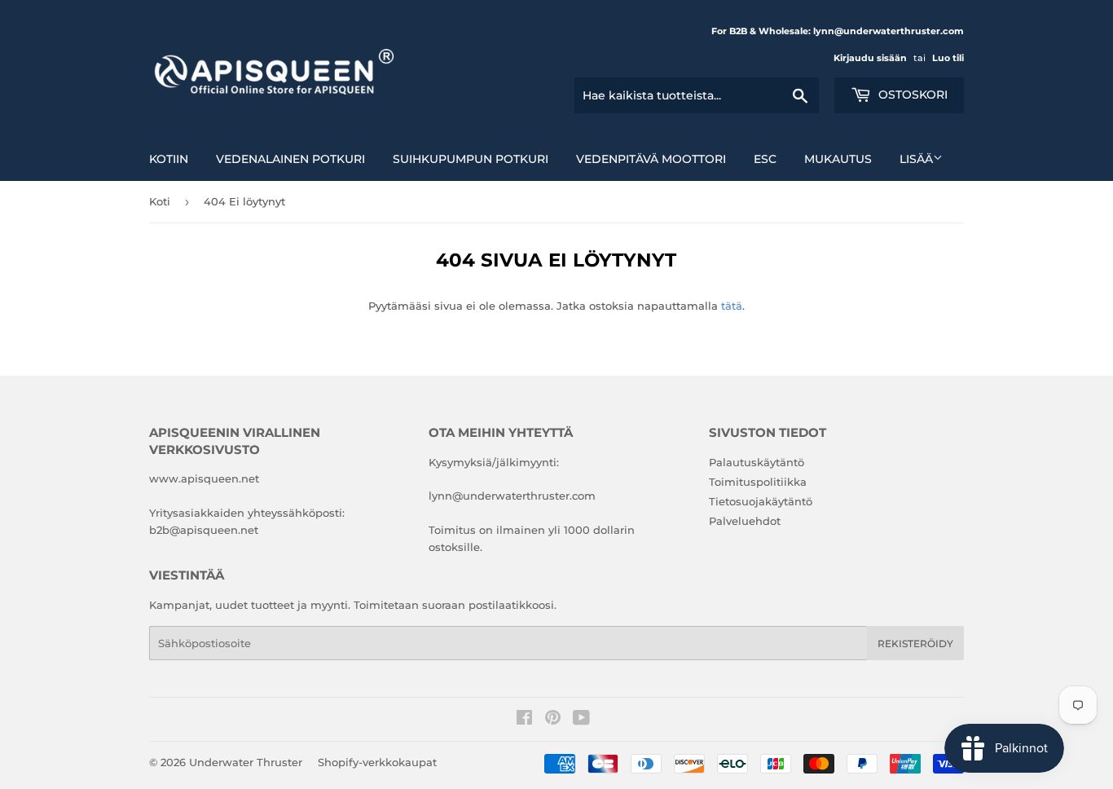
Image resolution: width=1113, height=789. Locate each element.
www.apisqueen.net (204, 478)
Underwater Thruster (245, 762)
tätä (731, 305)
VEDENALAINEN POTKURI (290, 159)
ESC (765, 159)
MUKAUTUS (838, 159)
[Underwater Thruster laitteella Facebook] (524, 719)
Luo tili (948, 58)
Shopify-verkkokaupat (377, 762)
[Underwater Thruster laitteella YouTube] (581, 719)
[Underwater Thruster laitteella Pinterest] (552, 719)
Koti (159, 201)
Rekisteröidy (915, 643)
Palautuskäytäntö (756, 462)
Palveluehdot (745, 520)
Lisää (916, 159)
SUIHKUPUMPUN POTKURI (470, 159)
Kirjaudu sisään (870, 58)
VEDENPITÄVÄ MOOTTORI (651, 159)
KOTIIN (168, 159)
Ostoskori (911, 94)
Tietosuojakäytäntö (760, 501)
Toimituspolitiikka (758, 481)
